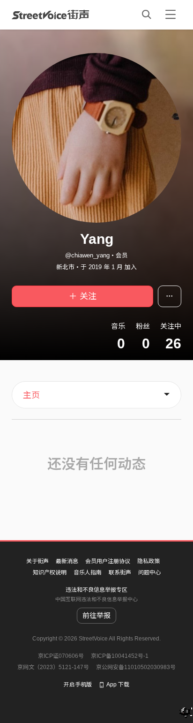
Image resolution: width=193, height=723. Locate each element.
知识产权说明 (50, 572)
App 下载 (117, 684)
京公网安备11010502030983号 (136, 667)
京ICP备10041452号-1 (119, 656)
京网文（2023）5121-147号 (53, 667)
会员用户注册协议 (107, 561)
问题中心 (149, 572)
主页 (31, 395)
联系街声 (120, 572)
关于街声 (37, 561)
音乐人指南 (88, 572)
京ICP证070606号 (61, 656)
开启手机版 (78, 684)
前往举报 (96, 615)
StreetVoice (50, 14)
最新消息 (67, 561)
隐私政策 (148, 561)
